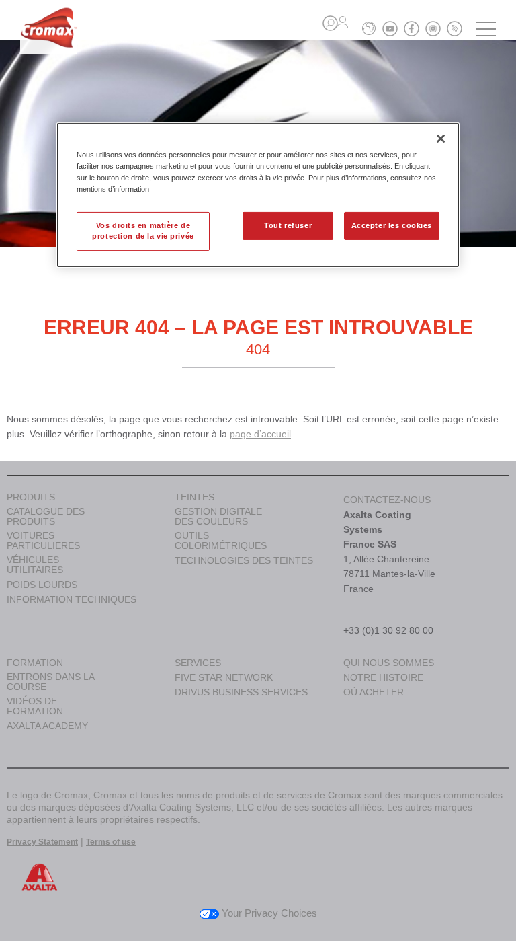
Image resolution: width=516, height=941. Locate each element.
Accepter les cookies (391, 225)
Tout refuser (288, 225)
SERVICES (198, 663)
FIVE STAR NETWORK (224, 678)
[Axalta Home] (48, 38)
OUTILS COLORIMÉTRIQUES (221, 541)
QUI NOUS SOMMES (388, 663)
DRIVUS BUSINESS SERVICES (241, 692)
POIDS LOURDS (42, 585)
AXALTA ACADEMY (47, 726)
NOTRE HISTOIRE (383, 678)
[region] (258, 195)
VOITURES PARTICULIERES (43, 541)
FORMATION (35, 663)
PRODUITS (31, 497)
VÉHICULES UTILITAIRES (35, 565)
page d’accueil (260, 433)
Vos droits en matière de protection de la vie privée (143, 230)
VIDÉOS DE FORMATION (35, 706)
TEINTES (194, 497)
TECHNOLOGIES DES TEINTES (244, 561)
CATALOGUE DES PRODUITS (46, 516)
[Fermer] (441, 138)
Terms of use (111, 842)
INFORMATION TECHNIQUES (71, 600)
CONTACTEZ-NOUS (387, 499)
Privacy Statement (42, 842)
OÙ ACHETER (373, 692)
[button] (330, 23)
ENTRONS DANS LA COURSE (50, 682)
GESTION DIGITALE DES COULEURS (218, 516)
